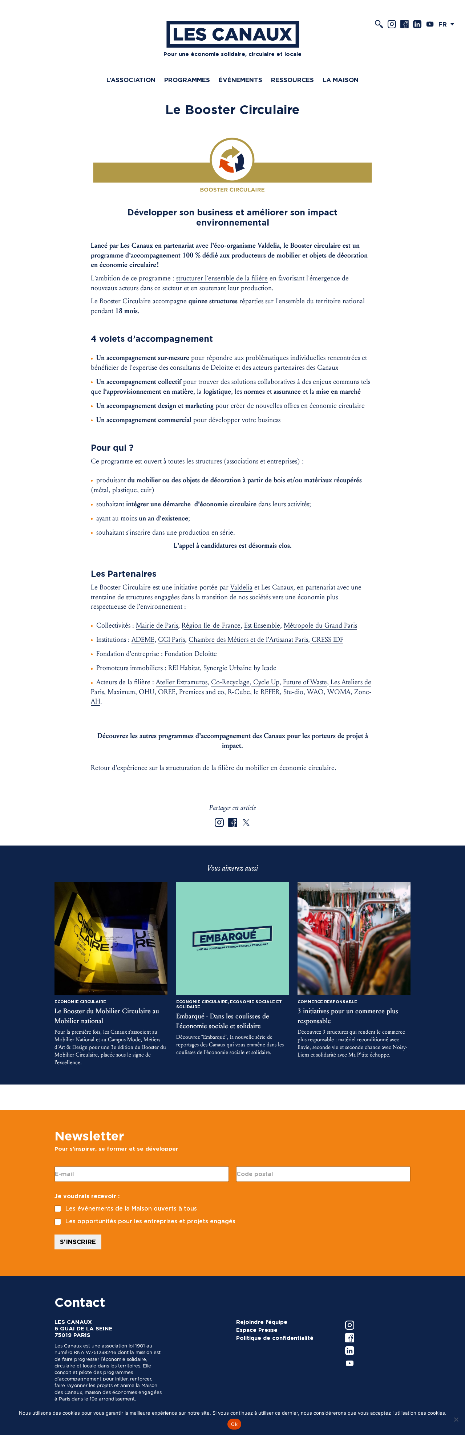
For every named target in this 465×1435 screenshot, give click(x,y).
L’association (130, 80)
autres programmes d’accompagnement (195, 736)
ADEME (143, 640)
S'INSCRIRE (78, 1241)
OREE (166, 692)
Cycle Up (265, 682)
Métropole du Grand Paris (320, 625)
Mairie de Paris (157, 625)
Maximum (120, 692)
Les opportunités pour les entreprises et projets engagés (150, 1221)
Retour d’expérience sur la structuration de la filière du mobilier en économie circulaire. (213, 768)
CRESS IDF (326, 640)
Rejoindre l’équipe (261, 1322)
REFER (269, 692)
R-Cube (239, 692)
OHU (146, 692)
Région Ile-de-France (211, 625)
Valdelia (241, 587)
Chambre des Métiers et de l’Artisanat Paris (248, 640)
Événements (240, 80)
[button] (448, 24)
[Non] (456, 1419)
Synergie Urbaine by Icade (239, 668)
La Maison (341, 80)
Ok (234, 1424)
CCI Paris (171, 640)
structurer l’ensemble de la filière (222, 278)
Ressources (292, 80)
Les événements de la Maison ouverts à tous (131, 1208)
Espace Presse (257, 1330)
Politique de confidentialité (275, 1338)
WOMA (339, 692)
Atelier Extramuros (181, 682)
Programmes (187, 80)
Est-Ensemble (262, 625)
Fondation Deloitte (191, 654)
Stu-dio (293, 692)
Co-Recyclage (230, 682)
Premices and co (201, 692)
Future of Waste (305, 682)
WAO (315, 692)
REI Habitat (183, 668)
